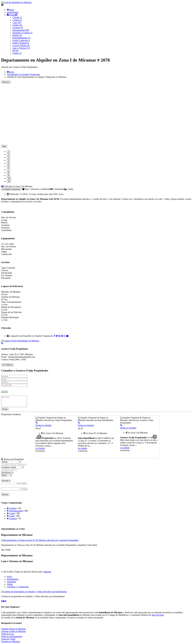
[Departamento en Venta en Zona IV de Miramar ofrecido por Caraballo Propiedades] (40, 540)
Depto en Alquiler (44, 425)
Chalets (12, 508)
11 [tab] (9, 181)
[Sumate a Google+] (60, 336)
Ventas (12, 15)
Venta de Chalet (8, 639)
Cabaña (17, 17)
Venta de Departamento (11, 636)
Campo (17, 20)
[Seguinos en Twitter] (57, 336)
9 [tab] (8, 175)
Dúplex (17, 35)
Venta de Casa (7, 634)
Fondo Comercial (21, 40)
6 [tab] (8, 166)
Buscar (5, 494)
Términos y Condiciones (18, 587)
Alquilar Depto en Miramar (13, 629)
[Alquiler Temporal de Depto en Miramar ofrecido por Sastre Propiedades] (37, 423)
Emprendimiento (21, 38)
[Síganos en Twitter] (3, 601)
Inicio (11, 10)
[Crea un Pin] (62, 336)
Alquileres (11, 581)
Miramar (47, 572)
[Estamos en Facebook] (1, 601)
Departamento (20, 30)
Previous (6, 82)
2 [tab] (8, 155)
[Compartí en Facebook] (54, 336)
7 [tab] (8, 169)
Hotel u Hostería (20, 43)
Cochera (17, 27)
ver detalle (40, 448)
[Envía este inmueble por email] (67, 336)
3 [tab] (8, 157)
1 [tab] (8, 152)
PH (15, 50)
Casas (11, 513)
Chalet (17, 25)
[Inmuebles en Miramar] (34, 591)
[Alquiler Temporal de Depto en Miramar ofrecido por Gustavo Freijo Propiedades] (121, 425)
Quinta (16, 53)
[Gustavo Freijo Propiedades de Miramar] (20, 341)
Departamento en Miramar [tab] (17, 534)
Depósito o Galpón (22, 32)
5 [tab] (8, 163)
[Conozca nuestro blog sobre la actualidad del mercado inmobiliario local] (5, 601)
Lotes (11, 516)
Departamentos (16, 511)
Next (4, 146)
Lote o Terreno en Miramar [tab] (17, 561)
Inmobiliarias (12, 12)
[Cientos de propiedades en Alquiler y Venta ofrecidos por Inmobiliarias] (16, 2)
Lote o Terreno (21, 48)
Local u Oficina (20, 45)
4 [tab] (8, 160)
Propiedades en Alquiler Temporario (24, 74)
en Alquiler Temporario (11, 189)
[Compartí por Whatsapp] (65, 336)
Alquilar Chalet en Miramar (13, 631)
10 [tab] (9, 178)
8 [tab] (8, 172)
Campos (13, 518)
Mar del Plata (158, 615)
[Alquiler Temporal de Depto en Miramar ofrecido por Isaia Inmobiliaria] (79, 423)
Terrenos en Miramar (10, 641)
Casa (16, 22)
